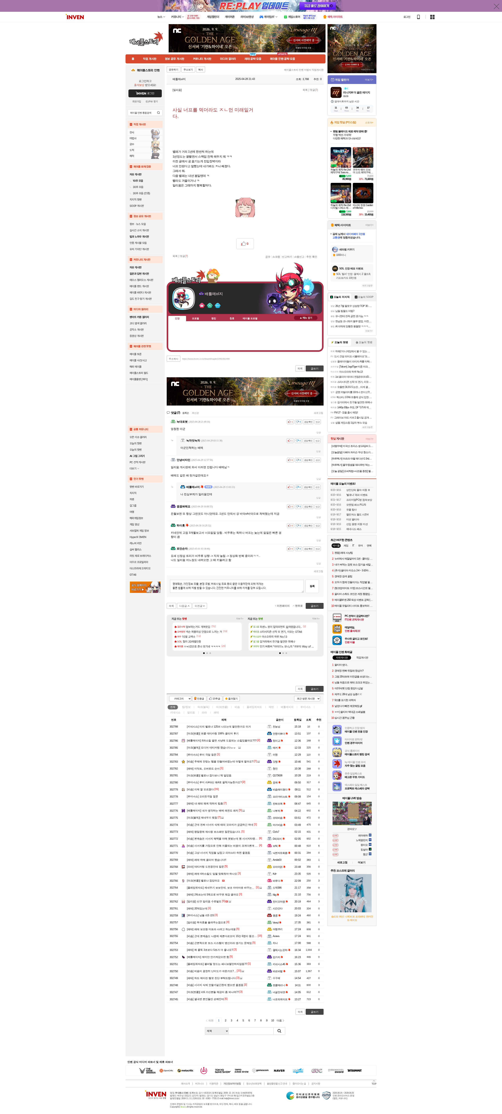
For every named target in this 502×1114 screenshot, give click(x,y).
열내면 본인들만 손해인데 (205, 999)
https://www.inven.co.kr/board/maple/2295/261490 (206, 359)
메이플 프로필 (250, 318)
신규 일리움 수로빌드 (204, 901)
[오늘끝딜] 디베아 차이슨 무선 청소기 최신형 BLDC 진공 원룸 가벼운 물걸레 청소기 (352, 452)
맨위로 (299, 605)
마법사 (133, 138)
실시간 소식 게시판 (139, 230)
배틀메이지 (287, 707)
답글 (318, 432)
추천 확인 (311, 256)
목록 (305, 89)
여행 (132, 511)
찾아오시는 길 (299, 1083)
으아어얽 (278, 866)
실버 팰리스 (135, 549)
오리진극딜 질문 (202, 796)
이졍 (275, 754)
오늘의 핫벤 (135, 443)
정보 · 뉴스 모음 (138, 224)
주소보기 (188, 69)
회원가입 (136, 101)
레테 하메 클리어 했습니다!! (206, 859)
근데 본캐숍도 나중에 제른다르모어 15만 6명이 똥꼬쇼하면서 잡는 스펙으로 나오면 (238, 936)
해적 (132, 156)
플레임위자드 (254, 707)
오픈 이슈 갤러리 (138, 437)
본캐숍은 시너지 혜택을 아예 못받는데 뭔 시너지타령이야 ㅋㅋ (226, 838)
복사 (200, 69)
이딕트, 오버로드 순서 (203, 768)
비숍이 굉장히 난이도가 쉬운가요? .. (211, 971)
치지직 (133, 493)
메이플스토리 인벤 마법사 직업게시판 (304, 69)
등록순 (185, 413)
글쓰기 (314, 688)
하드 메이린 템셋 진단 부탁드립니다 (211, 978)
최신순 (195, 413)
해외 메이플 (135, 366)
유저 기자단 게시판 (139, 249)
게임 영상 (134, 524)
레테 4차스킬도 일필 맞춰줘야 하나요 (212, 873)
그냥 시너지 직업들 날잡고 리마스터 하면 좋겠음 (218, 852)
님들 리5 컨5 (200, 915)
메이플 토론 (135, 354)
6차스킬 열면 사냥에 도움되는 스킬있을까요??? (221, 740)
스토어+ (369, 122)
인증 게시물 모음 (138, 242)
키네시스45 (279, 964)
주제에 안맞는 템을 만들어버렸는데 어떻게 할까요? (220, 761)
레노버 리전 (135, 543)
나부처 (276, 810)
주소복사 (173, 358)
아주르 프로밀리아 (139, 562)
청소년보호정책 (253, 1083)
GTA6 (133, 574)
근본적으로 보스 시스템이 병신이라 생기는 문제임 (219, 943)
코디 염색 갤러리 (138, 323)
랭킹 (213, 318)
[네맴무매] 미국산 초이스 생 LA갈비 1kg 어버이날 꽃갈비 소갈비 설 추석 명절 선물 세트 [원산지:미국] (352, 446)
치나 (275, 943)
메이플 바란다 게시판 (140, 292)
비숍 (237, 707)
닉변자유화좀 (280, 852)
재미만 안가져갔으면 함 (208, 956)
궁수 (132, 144)
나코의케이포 (280, 999)
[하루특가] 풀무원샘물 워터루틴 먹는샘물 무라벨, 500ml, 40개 (352, 464)
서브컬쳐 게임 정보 (139, 530)
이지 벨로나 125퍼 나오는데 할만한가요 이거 (219, 726)
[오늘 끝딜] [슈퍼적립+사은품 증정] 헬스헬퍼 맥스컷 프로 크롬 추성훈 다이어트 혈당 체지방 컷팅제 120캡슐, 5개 (352, 471)
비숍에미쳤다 (280, 789)
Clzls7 (276, 831)
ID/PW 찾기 (152, 101)
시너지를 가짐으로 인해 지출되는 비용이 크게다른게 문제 (223, 845)
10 (272, 1020)
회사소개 (185, 1083)
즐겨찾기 (233, 698)
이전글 (198, 605)
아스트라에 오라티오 (140, 568)
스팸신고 (299, 256)
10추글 (216, 698)
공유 (267, 256)
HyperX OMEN (138, 537)
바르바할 (278, 971)
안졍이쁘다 (279, 733)
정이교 (276, 740)
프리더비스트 (280, 796)
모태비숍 (278, 817)
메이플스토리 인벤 (148, 70)
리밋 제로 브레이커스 (140, 555)
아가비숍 (278, 824)
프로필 (195, 318)
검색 (158, 112)
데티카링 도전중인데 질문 (205, 866)
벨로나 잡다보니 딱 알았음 (209, 775)
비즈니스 (199, 1083)
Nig (274, 894)
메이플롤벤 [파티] (138, 379)
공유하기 (173, 69)
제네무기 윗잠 (202, 817)
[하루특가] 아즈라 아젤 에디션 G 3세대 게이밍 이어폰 (352, 458)
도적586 (277, 887)
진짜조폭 (278, 803)
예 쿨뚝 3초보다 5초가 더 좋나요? (210, 949)
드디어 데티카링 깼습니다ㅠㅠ (211, 747)
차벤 (132, 499)
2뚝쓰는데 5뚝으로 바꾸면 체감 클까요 (212, 894)
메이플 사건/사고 (138, 360)
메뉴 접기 (305, 318)
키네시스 (175, 712)
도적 (132, 150)
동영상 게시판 (137, 335)
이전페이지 (283, 605)
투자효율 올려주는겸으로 (206, 922)
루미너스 (305, 707)
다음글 (183, 605)
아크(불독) (203, 707)
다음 (279, 1020)
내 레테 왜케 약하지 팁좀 (205, 803)
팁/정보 (186, 707)
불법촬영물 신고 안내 (277, 1083)
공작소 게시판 (137, 329)
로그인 (407, 16)
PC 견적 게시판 (138, 462)
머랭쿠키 (278, 929)
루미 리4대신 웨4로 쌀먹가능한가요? (214, 782)
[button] (204, 653)
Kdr (274, 873)
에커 (275, 747)
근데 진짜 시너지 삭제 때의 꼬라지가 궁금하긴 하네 (220, 824)
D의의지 (277, 838)
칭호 (232, 318)
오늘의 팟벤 (135, 449)
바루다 (276, 880)
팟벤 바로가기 (137, 486)
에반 (271, 707)
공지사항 (315, 1083)
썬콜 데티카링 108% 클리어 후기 (213, 733)
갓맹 (275, 761)
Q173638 (277, 775)
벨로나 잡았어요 (203, 880)
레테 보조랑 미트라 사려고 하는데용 (211, 929)
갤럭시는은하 (280, 950)
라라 (204, 712)
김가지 (276, 957)
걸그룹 (133, 505)
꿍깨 (275, 782)
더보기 (218, 306)
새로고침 (318, 413)
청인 (275, 768)
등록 (312, 586)
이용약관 (213, 1083)
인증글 (200, 698)
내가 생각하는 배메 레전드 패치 (212, 810)
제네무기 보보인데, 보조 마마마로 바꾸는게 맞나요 (225, 887)
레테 (216, 712)
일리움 (191, 712)
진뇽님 (276, 726)
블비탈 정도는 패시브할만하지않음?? (217, 964)
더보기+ (240, 618)
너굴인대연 (279, 992)
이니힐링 (210, 306)
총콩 (275, 915)
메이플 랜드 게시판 (139, 286)
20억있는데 (197, 908)
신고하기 (287, 256)
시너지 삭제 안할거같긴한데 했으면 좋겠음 (215, 985)
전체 (172, 707)
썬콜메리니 (279, 985)
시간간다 (278, 908)
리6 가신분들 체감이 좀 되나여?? (213, 992)
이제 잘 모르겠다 (200, 789)
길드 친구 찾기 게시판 (141, 298)
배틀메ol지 (179, 79)
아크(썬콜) (222, 707)
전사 (132, 132)
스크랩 (276, 256)
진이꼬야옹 (279, 901)
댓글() (314, 89)
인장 (177, 318)
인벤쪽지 (202, 306)
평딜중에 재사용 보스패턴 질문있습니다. (214, 831)
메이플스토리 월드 (139, 373)
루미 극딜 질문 (201, 754)
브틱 (275, 845)
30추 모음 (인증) (141, 193)
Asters (276, 936)
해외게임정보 (136, 518)
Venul (275, 922)
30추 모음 (138, 187)
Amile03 (277, 859)
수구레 (276, 978)
